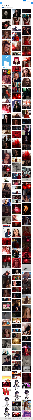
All (2, 7)
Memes (11, 7)
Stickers (8, 7)
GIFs (5, 7)
